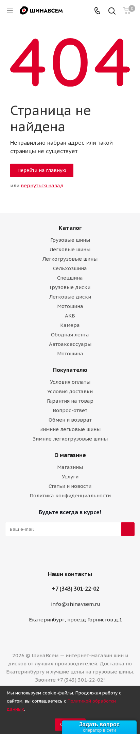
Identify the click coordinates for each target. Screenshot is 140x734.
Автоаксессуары (70, 344)
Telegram (68, 555)
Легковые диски (70, 296)
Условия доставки (70, 391)
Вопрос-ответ (70, 410)
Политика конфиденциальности (70, 495)
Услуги (70, 476)
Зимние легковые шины (70, 429)
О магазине (70, 455)
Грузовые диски (70, 287)
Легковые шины (70, 249)
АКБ (70, 315)
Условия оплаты (70, 382)
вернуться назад (42, 185)
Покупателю (70, 369)
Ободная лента (70, 334)
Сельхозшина (70, 268)
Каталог (70, 227)
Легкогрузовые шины (70, 259)
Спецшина (70, 278)
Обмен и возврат (70, 420)
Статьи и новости (70, 486)
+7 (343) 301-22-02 (75, 588)
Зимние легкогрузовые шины (70, 438)
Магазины (70, 467)
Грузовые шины (70, 240)
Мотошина (70, 306)
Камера (70, 325)
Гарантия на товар (70, 401)
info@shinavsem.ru (75, 604)
